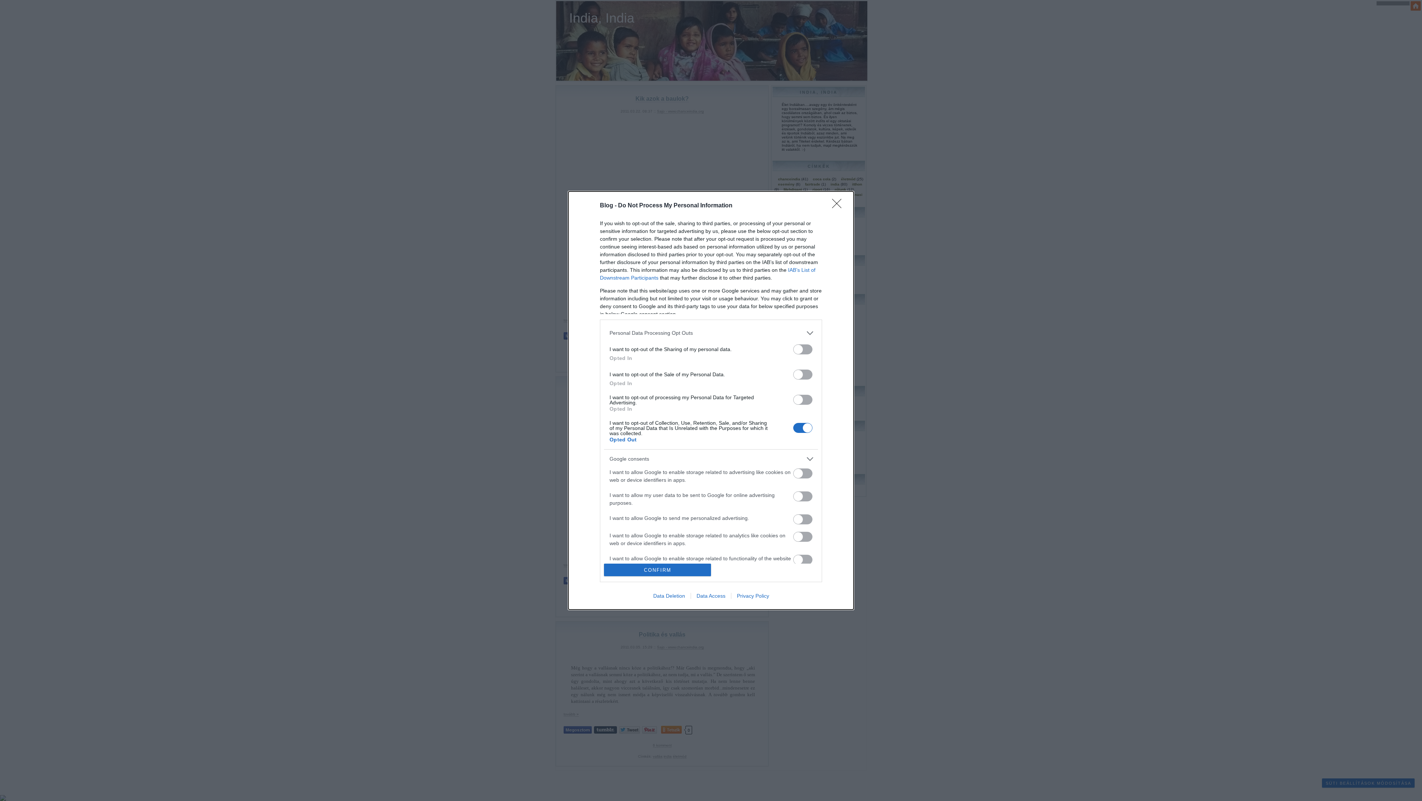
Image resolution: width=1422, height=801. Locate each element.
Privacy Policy (753, 596)
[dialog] (711, 400)
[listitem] (711, 333)
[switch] (802, 349)
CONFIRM (657, 570)
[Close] (839, 206)
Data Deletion (669, 596)
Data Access (711, 596)
